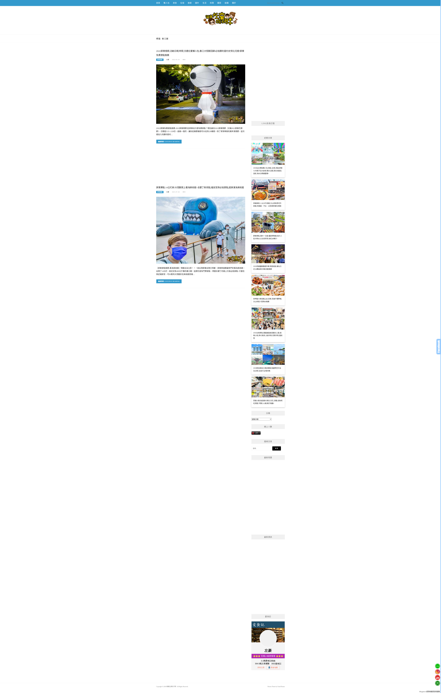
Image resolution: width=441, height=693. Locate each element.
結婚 (227, 3)
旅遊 (190, 3)
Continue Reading (172, 141)
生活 (204, 3)
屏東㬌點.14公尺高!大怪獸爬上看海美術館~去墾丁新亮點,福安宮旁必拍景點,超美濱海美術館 (200, 187)
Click (438, 346)
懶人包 (167, 3)
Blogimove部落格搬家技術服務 (429, 691)
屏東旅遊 (159, 59)
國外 (197, 3)
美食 (175, 3)
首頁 (158, 3)
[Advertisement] (200, 169)
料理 (212, 3)
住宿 (182, 3)
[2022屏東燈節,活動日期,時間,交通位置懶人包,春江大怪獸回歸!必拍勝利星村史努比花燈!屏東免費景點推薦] (200, 94)
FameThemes (281, 686)
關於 (234, 3)
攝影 (219, 3)
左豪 (167, 59)
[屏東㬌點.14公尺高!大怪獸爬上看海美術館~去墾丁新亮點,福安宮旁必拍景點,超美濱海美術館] (200, 230)
